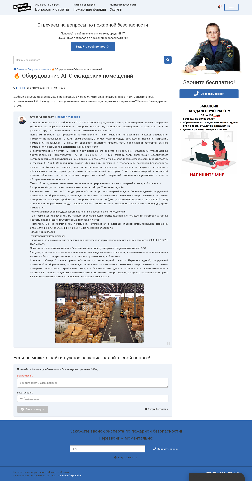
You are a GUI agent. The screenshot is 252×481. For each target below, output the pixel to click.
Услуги (116, 9)
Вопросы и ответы (52, 9)
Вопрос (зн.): (25, 375)
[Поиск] (168, 60)
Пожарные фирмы (89, 9)
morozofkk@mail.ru (71, 475)
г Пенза (20, 87)
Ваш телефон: (25, 392)
